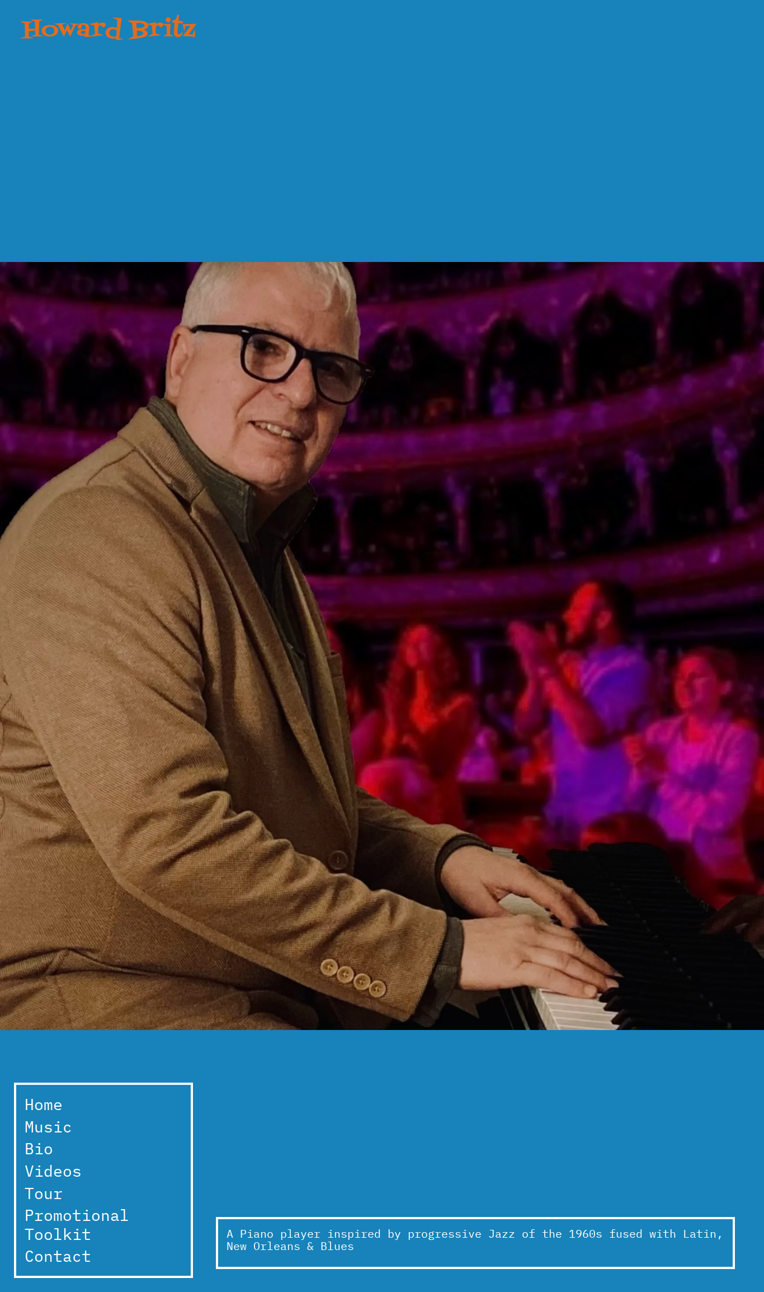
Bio (39, 1148)
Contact (58, 1256)
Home (44, 1104)
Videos (53, 1170)
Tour (44, 1193)
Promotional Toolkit (77, 1224)
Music (48, 1126)
